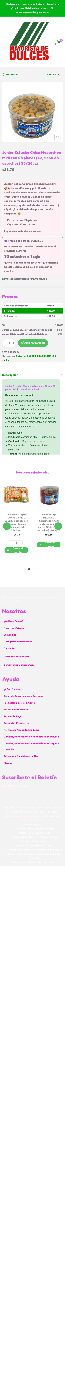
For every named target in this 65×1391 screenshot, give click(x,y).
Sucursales (10, 634)
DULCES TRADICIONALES (41, 356)
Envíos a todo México (16, 709)
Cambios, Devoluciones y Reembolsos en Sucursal (32, 736)
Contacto (9, 648)
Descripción (10, 375)
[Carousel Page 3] (36, 569)
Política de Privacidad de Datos (21, 730)
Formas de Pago (12, 716)
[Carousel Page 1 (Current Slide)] (29, 569)
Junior (5, 360)
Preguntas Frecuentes (16, 723)
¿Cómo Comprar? (13, 689)
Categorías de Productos (18, 641)
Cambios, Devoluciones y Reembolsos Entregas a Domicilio (31, 746)
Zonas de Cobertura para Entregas (23, 696)
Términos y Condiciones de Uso (21, 756)
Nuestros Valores (14, 628)
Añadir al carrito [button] (18, 550)
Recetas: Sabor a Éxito (16, 656)
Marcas (8, 763)
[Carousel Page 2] (32, 569)
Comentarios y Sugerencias (19, 665)
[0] (58, 42)
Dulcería (21, 356)
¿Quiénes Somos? (13, 621)
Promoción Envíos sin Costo (19, 703)
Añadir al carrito (33, 343)
